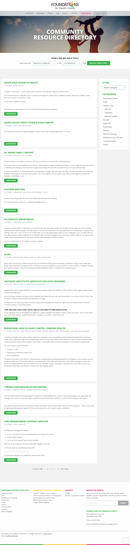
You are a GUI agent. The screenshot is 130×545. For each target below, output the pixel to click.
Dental (16, 331)
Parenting (17, 192)
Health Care (18, 257)
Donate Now (100, 13)
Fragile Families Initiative (41, 502)
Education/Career (110, 98)
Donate (67, 493)
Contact (74, 13)
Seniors (29, 390)
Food (15, 86)
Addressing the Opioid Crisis (42, 500)
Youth (44, 192)
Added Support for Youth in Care (44, 498)
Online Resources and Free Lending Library (47, 495)
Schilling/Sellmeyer (12, 536)
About (64, 13)
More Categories (6, 511)
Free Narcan (86, 13)
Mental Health (30, 257)
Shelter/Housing (24, 125)
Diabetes (108, 112)
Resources (29, 13)
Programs (40, 13)
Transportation (109, 141)
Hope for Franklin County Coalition (44, 493)
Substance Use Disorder (22, 155)
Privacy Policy (47, 534)
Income (21, 86)
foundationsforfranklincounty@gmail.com (104, 524)
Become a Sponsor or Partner (75, 495)
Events (50, 13)
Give (57, 13)
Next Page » (65, 469)
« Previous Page (37, 469)
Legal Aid (21, 424)
